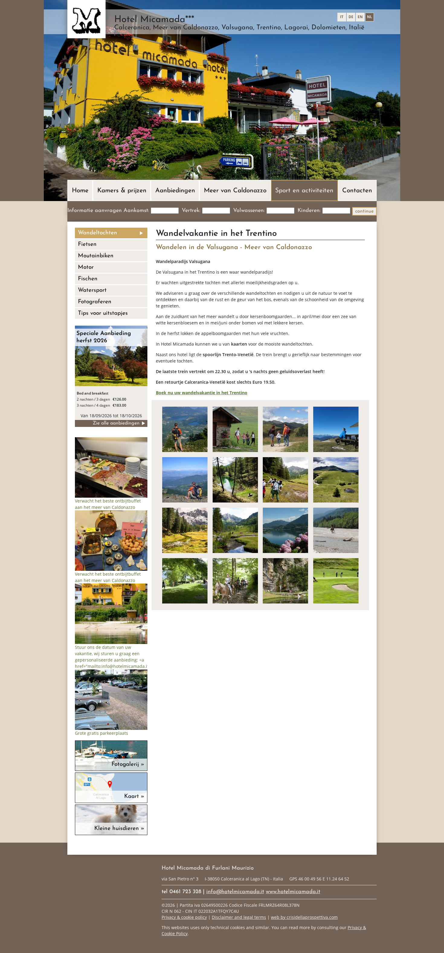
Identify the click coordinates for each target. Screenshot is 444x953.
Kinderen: (309, 210)
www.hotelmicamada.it (293, 892)
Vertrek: (191, 210)
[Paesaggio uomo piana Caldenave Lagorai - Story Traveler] (185, 530)
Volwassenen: (249, 210)
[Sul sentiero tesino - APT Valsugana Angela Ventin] (285, 429)
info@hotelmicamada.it (235, 892)
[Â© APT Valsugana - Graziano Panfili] (235, 530)
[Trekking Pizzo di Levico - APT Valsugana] (185, 479)
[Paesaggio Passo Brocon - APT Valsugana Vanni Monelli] (336, 479)
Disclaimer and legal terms (239, 917)
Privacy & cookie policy (184, 917)
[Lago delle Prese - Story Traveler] (235, 479)
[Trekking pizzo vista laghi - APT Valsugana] (185, 429)
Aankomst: (136, 210)
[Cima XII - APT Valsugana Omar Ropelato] (336, 429)
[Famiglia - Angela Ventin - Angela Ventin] (235, 429)
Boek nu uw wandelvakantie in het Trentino (201, 392)
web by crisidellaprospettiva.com (304, 917)
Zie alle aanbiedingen (116, 423)
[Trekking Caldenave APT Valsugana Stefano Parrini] (285, 479)
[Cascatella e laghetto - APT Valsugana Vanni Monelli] (285, 580)
